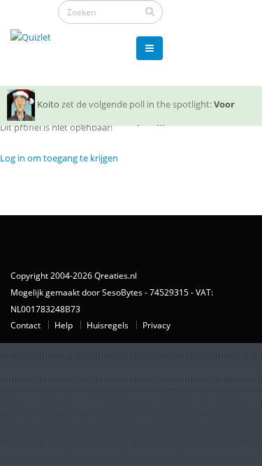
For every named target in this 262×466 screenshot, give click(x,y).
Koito (48, 104)
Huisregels (108, 324)
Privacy (156, 324)
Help (63, 324)
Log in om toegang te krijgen (59, 158)
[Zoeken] (150, 11)
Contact (25, 324)
